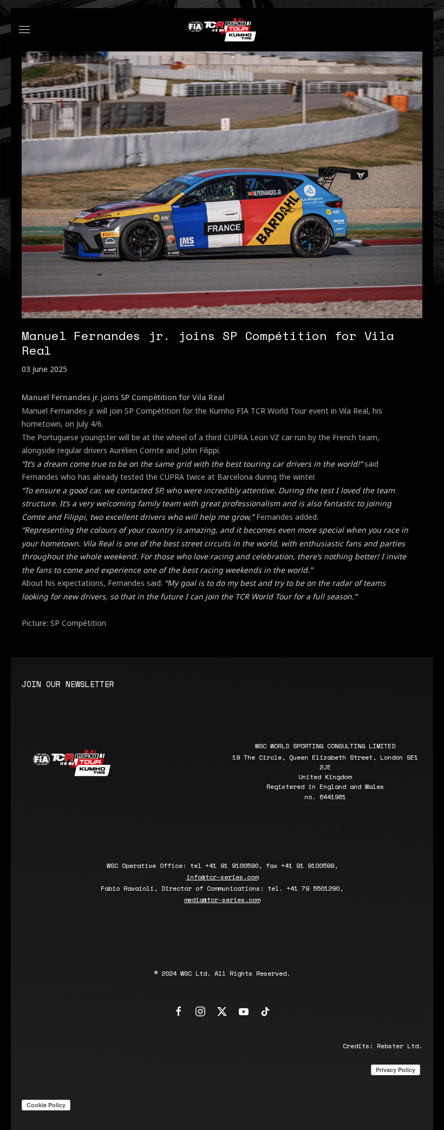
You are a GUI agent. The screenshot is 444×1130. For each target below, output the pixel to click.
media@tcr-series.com (222, 899)
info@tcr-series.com (222, 876)
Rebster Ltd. (399, 1045)
